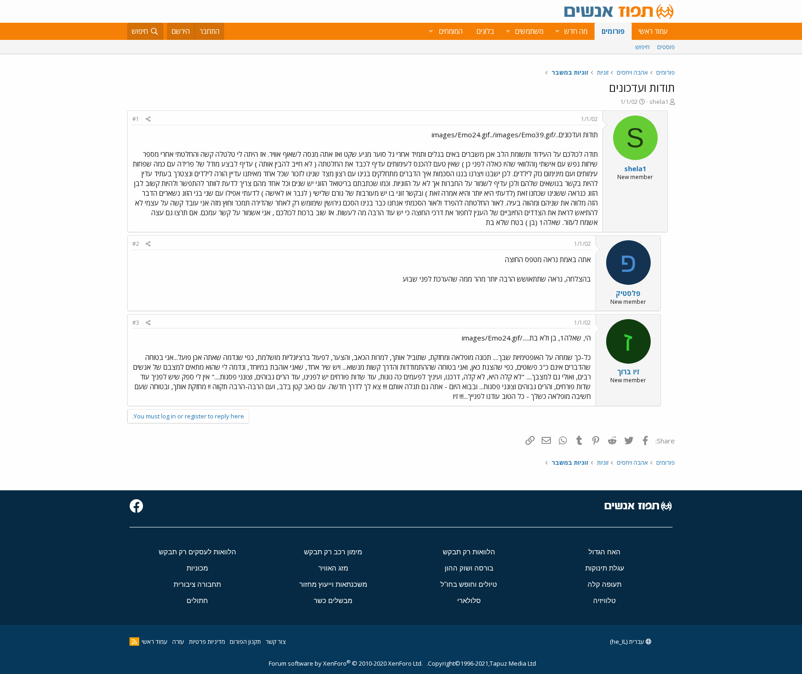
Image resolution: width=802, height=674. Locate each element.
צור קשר (275, 641)
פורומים (613, 31)
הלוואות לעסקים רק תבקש (197, 552)
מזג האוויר (333, 568)
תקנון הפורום (245, 641)
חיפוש (642, 47)
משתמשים (529, 31)
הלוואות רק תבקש (469, 552)
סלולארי (469, 600)
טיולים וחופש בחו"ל (468, 584)
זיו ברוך (628, 371)
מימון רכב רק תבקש (333, 552)
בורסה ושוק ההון (469, 568)
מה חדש (576, 31)
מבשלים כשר (333, 600)
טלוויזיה (604, 600)
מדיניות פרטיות (207, 641)
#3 (135, 323)
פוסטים (666, 47)
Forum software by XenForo (346, 663)
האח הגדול (605, 552)
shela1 (658, 101)
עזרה (178, 641)
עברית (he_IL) (628, 641)
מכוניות (197, 568)
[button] (556, 31)
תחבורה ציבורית (197, 584)
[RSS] (134, 641)
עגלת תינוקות (604, 568)
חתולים (197, 600)
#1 (135, 119)
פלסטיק (628, 293)
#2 (135, 244)
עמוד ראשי (653, 31)
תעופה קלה (604, 584)
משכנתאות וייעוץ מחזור (333, 584)
